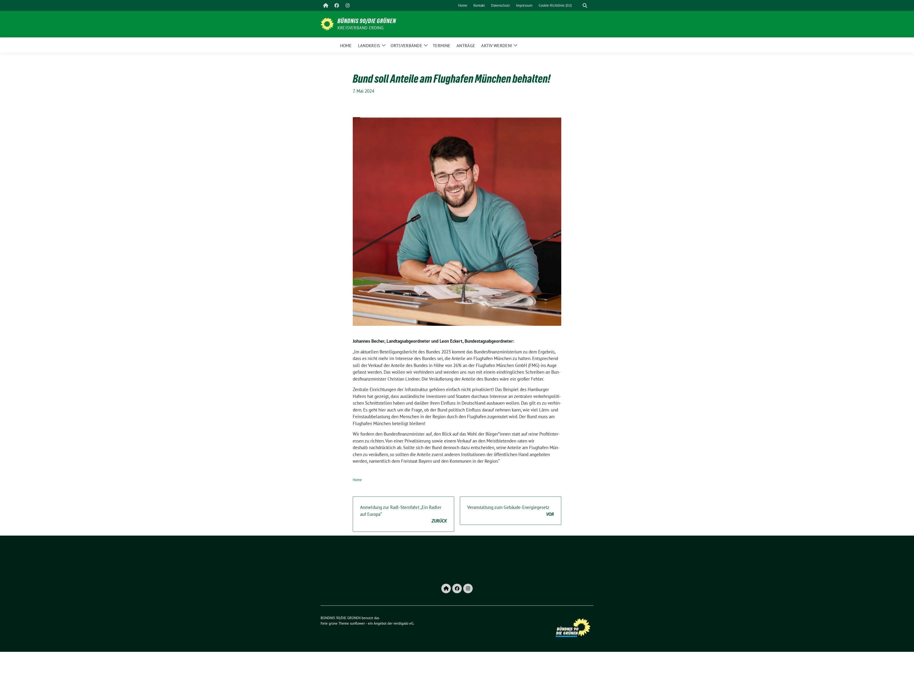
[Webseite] (325, 5)
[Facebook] (336, 5)
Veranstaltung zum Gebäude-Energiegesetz (510, 510)
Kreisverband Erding (361, 27)
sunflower (357, 623)
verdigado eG (403, 623)
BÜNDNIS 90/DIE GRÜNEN (367, 21)
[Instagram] (347, 5)
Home (357, 479)
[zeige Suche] (585, 5)
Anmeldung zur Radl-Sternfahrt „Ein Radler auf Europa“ (403, 514)
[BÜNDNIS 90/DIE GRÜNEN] (327, 23)
